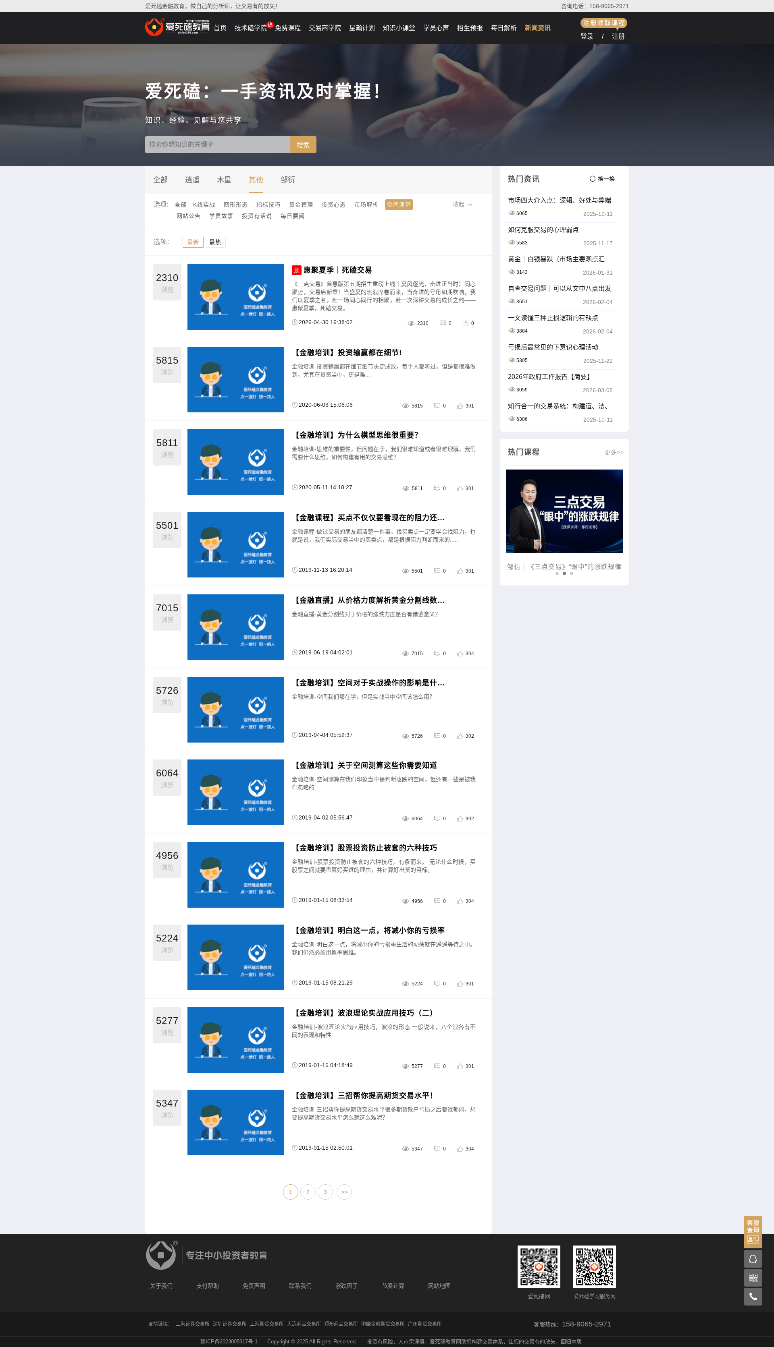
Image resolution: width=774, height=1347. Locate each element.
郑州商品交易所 (341, 1324)
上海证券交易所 (193, 1324)
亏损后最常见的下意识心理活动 (553, 347)
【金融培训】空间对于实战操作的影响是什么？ (371, 683)
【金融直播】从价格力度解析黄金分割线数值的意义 (371, 600)
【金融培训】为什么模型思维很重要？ (357, 435)
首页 (220, 28)
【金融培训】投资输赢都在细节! (347, 353)
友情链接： (160, 1324)
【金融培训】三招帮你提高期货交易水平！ (364, 1096)
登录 (586, 36)
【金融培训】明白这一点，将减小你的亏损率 (368, 931)
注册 (618, 36)
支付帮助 (207, 1286)
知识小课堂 (399, 28)
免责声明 (254, 1286)
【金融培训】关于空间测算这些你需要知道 (364, 765)
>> (344, 1192)
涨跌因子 (346, 1286)
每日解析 (504, 28)
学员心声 (436, 28)
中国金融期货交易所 (383, 1324)
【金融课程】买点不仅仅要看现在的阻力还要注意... (371, 518)
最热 (215, 242)
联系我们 (300, 1286)
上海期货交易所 (267, 1324)
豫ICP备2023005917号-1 (229, 1342)
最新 (193, 242)
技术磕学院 (251, 28)
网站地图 (439, 1286)
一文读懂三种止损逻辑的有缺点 (553, 318)
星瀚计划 (362, 28)
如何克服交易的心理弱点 (543, 229)
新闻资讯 (538, 28)
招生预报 (470, 28)
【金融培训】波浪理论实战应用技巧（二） (364, 1013)
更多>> (614, 452)
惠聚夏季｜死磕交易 (338, 270)
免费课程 (288, 28)
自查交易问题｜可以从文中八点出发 (559, 288)
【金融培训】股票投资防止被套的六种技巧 (364, 848)
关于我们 (161, 1286)
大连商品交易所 (304, 1324)
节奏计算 (393, 1286)
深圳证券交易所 (230, 1324)
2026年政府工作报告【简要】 (550, 376)
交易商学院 (325, 28)
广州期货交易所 (425, 1324)
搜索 (303, 145)
